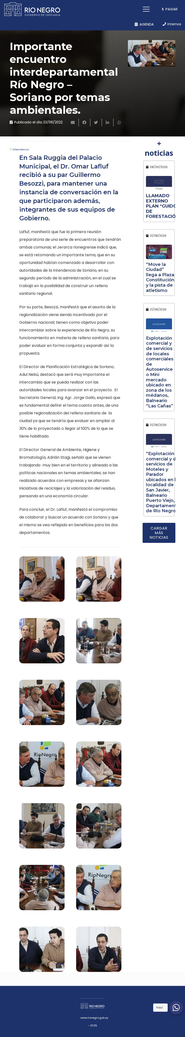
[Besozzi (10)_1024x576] (98, 705)
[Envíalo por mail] (73, 122)
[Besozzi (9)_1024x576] (42, 766)
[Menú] (146, 9)
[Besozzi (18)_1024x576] (42, 581)
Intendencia (21, 149)
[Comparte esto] (84, 122)
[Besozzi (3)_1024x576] (98, 890)
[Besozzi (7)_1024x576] (42, 828)
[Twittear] (96, 122)
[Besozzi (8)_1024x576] (98, 766)
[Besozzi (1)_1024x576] (98, 952)
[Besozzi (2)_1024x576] (42, 952)
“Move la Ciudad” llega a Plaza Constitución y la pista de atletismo (160, 277)
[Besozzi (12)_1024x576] (98, 643)
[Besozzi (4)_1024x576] (42, 890)
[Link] (32, 9)
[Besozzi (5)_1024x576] (98, 828)
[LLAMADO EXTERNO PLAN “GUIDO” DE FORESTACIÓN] (159, 183)
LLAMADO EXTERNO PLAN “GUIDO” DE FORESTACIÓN (162, 206)
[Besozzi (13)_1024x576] (42, 643)
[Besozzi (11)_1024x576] (42, 705)
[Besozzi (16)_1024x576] (98, 581)
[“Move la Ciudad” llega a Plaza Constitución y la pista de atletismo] (159, 252)
